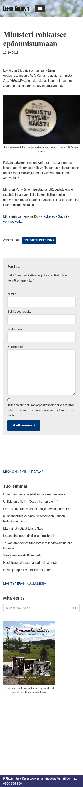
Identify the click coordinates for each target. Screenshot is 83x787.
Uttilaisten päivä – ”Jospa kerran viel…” (31, 501)
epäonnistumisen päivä (39, 240)
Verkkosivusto (17, 329)
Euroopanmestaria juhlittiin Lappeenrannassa (34, 494)
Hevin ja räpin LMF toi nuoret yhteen (28, 570)
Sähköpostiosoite (20, 311)
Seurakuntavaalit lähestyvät (22, 555)
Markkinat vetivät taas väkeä (23, 528)
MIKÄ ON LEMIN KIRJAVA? (23, 471)
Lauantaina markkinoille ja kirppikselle (29, 535)
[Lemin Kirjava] (16, 8)
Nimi (11, 294)
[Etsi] (75, 608)
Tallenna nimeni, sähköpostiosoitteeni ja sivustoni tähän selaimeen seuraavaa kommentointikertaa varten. (41, 410)
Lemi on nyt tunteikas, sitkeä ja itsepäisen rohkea (37, 509)
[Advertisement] (35, 729)
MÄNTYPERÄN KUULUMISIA (24, 583)
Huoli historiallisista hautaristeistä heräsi (30, 562)
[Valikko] (40, 8)
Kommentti (16, 346)
